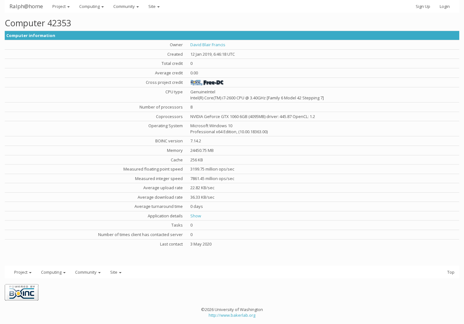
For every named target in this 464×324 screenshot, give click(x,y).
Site (152, 6)
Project (59, 6)
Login (445, 6)
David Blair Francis (207, 44)
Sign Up (423, 6)
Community (124, 6)
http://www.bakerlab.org (232, 315)
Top (451, 272)
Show (195, 216)
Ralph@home (26, 6)
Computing (90, 6)
